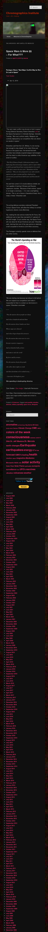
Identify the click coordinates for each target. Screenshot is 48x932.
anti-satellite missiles (31, 402)
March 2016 (10, 723)
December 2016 (11, 702)
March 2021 (10, 617)
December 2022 (11, 586)
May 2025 (9, 524)
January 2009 (10, 927)
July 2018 (9, 678)
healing (25, 454)
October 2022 (10, 591)
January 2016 (10, 728)
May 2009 (9, 918)
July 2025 (9, 519)
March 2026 (10, 505)
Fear (37, 450)
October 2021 (10, 602)
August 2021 (10, 605)
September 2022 (11, 593)
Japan (14, 458)
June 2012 (9, 830)
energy (28, 450)
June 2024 (9, 546)
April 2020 (9, 640)
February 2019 (11, 667)
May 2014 (9, 776)
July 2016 (9, 714)
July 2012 (9, 828)
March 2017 (10, 695)
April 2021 (9, 614)
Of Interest (15, 402)
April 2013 (9, 806)
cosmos (32, 438)
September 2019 (11, 650)
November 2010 (11, 875)
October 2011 (10, 849)
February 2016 (11, 726)
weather (27, 472)
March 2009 (10, 923)
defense (8, 404)
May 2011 (9, 861)
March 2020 (10, 643)
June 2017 (9, 690)
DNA (8, 441)
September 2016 (11, 709)
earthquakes (14, 450)
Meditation (30, 458)
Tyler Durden (10, 76)
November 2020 (11, 624)
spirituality (28, 466)
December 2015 (11, 731)
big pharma (28, 425)
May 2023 (9, 574)
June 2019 (9, 657)
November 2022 (11, 588)
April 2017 (9, 693)
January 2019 (10, 669)
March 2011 (10, 866)
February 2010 (11, 897)
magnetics (20, 458)
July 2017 (9, 688)
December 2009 (11, 901)
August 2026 (10, 496)
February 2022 (11, 598)
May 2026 (9, 503)
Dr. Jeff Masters (17, 441)
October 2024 (10, 536)
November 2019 (11, 648)
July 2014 (9, 771)
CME (34, 427)
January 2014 (10, 785)
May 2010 (9, 890)
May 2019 (9, 659)
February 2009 (11, 925)
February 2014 (11, 783)
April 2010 (9, 892)
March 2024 (10, 553)
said (36, 131)
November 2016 (11, 704)
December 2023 (11, 560)
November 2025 (11, 512)
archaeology (21, 425)
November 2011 (11, 847)
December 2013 (11, 787)
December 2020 (11, 621)
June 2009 (9, 916)
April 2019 (9, 662)
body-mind (9, 428)
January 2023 (10, 584)
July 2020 (9, 633)
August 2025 (10, 517)
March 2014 (10, 780)
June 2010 (9, 887)
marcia (25, 58)
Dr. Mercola (29, 441)
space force (27, 404)
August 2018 (10, 676)
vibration (9, 473)
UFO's (23, 469)
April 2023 (9, 576)
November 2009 (11, 904)
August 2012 (10, 825)
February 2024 (11, 555)
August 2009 (10, 911)
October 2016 (10, 707)
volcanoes (18, 472)
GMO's (18, 454)
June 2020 (9, 636)
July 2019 (9, 655)
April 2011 (9, 863)
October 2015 (10, 735)
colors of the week (18, 432)
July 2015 (9, 742)
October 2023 (10, 562)
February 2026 (11, 508)
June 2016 (9, 716)
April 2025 (9, 527)
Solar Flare (10, 466)
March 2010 (10, 894)
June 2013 (9, 802)
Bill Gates (35, 425)
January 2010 (10, 899)
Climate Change (25, 428)
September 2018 (11, 674)
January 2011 (10, 871)
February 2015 (11, 754)
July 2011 (9, 856)
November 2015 (11, 733)
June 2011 (9, 859)
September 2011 (11, 852)
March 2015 (10, 752)
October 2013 (10, 792)
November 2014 (11, 761)
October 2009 (10, 906)
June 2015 (9, 745)
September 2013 (11, 795)
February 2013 (11, 811)
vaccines (30, 469)
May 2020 (9, 638)
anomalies (11, 424)
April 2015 (9, 749)
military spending (17, 404)
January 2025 (10, 534)
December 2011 (11, 844)
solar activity (31, 462)
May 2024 (9, 548)
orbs (20, 463)
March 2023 (10, 579)
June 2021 (9, 610)
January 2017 (10, 700)
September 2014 (11, 766)
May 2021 (9, 612)
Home (8, 36)
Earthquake (28, 445)
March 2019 (10, 664)
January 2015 (10, 757)
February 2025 (11, 531)
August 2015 (10, 740)
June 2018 (9, 681)
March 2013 (10, 809)
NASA (16, 463)
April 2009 (9, 920)
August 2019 (10, 652)
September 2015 (11, 738)
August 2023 (10, 567)
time (18, 469)
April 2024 (9, 550)
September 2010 (11, 880)
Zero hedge (19, 388)
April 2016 (9, 721)
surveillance (11, 469)
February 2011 (11, 868)
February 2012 (11, 840)
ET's (34, 450)
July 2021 (9, 607)
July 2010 (9, 885)
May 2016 (9, 719)
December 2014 (11, 759)
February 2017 (11, 697)
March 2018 (10, 683)
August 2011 (10, 854)
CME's (39, 428)
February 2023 (11, 581)
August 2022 (10, 595)
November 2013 (11, 790)
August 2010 (10, 882)
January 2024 (10, 557)
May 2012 (9, 833)
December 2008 (11, 930)
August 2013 (10, 797)
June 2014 (9, 773)
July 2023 (9, 569)
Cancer (15, 428)
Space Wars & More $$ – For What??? (19, 52)
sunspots (36, 466)
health (33, 454)
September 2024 (11, 538)
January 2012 (10, 842)
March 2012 (10, 837)
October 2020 (10, 626)
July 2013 (9, 799)
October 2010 (10, 878)
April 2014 (9, 778)
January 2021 (10, 619)
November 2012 (11, 818)
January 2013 (10, 814)
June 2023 (9, 572)
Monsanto (10, 462)
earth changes (13, 445)
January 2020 (10, 645)
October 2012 (10, 821)
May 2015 (9, 747)
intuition (9, 458)
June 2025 (9, 522)
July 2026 (9, 498)
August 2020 (10, 631)
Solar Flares (20, 466)
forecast (10, 454)
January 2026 (10, 510)
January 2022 (10, 600)
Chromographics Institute (22, 13)
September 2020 (11, 629)
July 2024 (9, 543)
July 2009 (9, 913)
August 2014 (10, 768)
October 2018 (10, 671)
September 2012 (11, 823)
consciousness (18, 436)
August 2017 (10, 685)
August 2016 (10, 712)
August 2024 (10, 541)
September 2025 (11, 515)
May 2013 (9, 804)
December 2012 (11, 816)
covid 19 (38, 438)
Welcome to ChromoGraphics (22, 36)
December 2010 (11, 873)
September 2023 (11, 565)
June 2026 (9, 500)
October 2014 (10, 764)
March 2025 (10, 529)
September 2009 (11, 909)
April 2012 (9, 835)
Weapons (35, 404)
